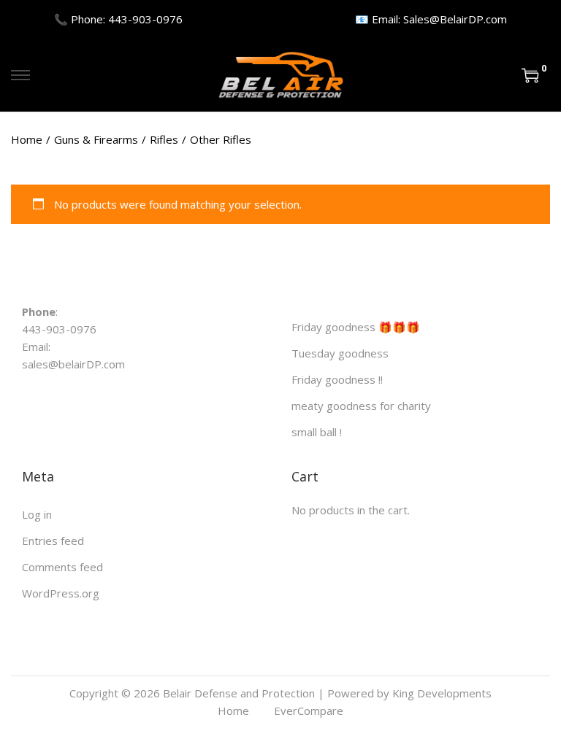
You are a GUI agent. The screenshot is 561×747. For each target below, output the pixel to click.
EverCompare (308, 710)
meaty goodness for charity (361, 405)
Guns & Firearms (96, 139)
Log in (37, 514)
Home (26, 139)
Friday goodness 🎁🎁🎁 (355, 327)
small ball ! (316, 432)
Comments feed (62, 567)
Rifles (164, 139)
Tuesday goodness (340, 353)
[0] (530, 75)
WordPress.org (60, 593)
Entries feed (53, 540)
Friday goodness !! (337, 379)
